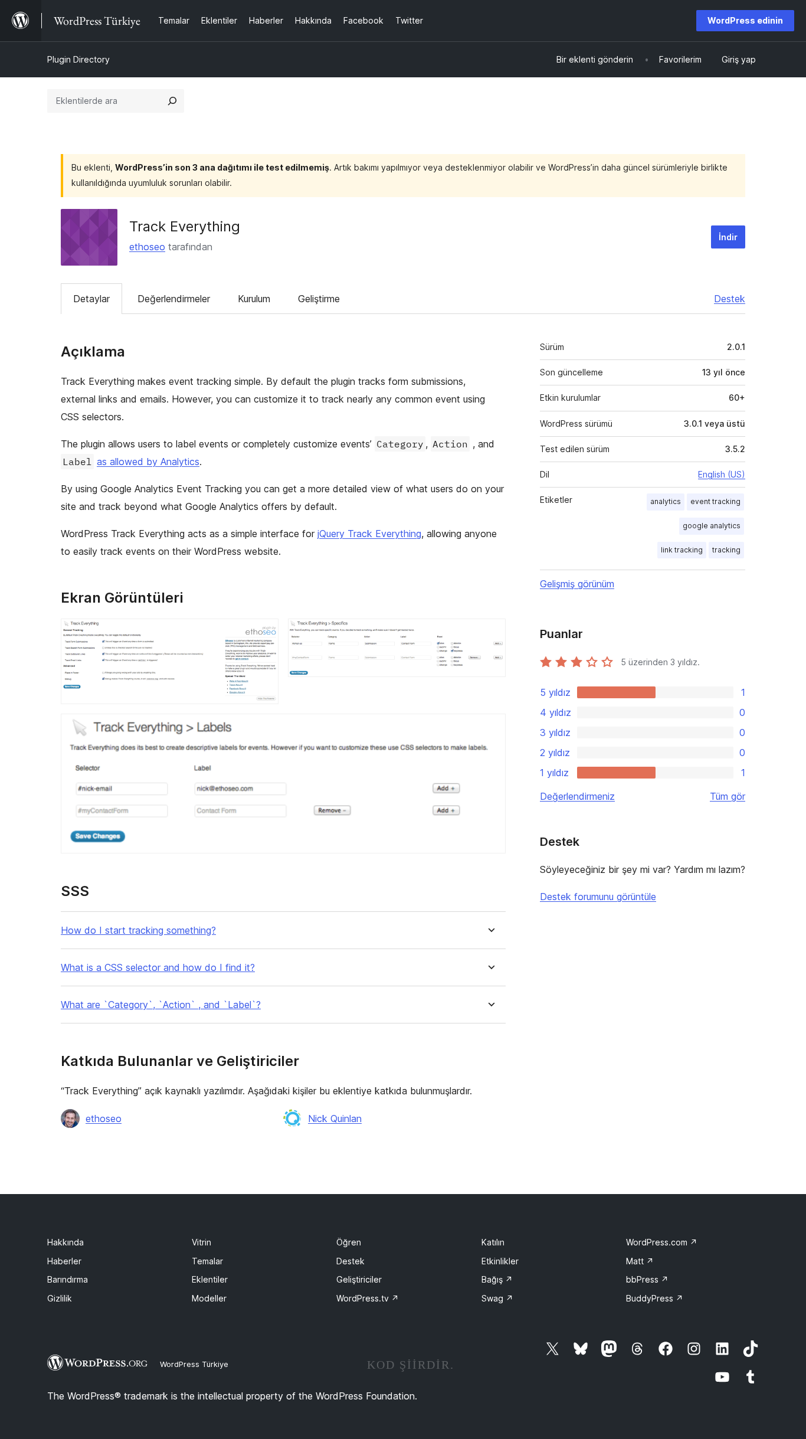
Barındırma (67, 1279)
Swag (497, 1298)
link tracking (682, 549)
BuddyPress (654, 1298)
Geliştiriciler (359, 1279)
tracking (726, 549)
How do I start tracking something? (138, 930)
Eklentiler (210, 1279)
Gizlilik (59, 1298)
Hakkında (65, 1242)
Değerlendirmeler (173, 299)
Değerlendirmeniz (577, 796)
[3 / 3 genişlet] (490, 729)
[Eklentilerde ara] (172, 101)
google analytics (712, 525)
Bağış (497, 1279)
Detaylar (91, 299)
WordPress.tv (367, 1298)
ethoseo (147, 247)
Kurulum (254, 299)
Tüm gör (727, 796)
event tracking (715, 501)
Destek (729, 299)
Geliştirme (319, 299)
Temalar (207, 1261)
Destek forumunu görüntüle (598, 896)
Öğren (348, 1242)
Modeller (209, 1298)
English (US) (721, 474)
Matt (640, 1261)
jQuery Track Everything (369, 533)
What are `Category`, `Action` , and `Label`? (161, 1004)
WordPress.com (661, 1242)
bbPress (647, 1279)
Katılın (492, 1242)
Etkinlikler (500, 1261)
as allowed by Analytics (148, 461)
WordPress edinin (745, 20)
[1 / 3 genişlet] (262, 634)
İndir (728, 237)
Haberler (64, 1261)
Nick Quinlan (335, 1118)
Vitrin (201, 1242)
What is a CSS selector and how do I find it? (158, 967)
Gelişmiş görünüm (577, 584)
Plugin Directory (78, 59)
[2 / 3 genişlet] (490, 634)
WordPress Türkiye (194, 1364)
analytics (665, 501)
